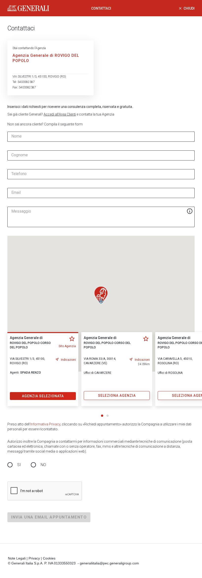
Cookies (49, 558)
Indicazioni (68, 359)
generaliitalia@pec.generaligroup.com (109, 563)
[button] (101, 295)
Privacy (34, 558)
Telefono (19, 174)
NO (43, 464)
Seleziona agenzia (117, 396)
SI (19, 464)
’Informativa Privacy (45, 424)
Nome (16, 136)
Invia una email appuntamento (49, 517)
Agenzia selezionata (43, 396)
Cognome (19, 155)
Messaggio (21, 211)
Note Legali (17, 558)
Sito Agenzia (67, 346)
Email (16, 193)
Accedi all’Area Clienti (60, 114)
